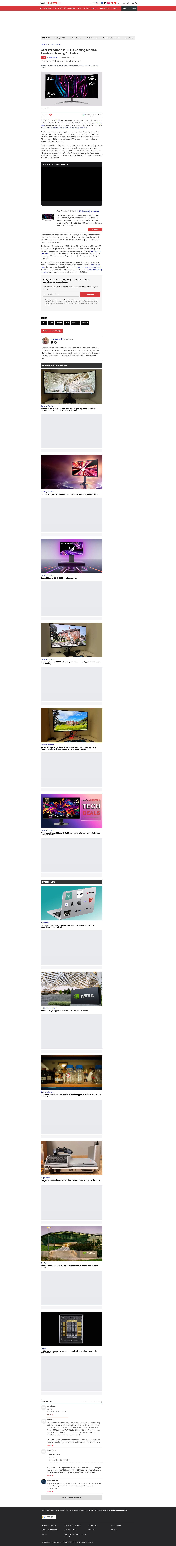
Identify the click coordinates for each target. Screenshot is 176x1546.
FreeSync (75, 323)
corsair (85, 323)
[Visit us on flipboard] (115, 3)
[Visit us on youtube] (112, 3)
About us (91, 1530)
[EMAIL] (56, 342)
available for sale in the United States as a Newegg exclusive (64, 128)
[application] (71, 184)
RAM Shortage (92, 38)
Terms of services (69, 300)
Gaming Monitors (55, 44)
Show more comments (71, 1497)
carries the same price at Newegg (88, 267)
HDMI (67, 323)
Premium (125, 8)
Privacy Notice (51, 301)
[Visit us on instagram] (108, 3)
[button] (133, 3)
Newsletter (98, 114)
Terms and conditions (49, 1525)
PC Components (69, 8)
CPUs (54, 8)
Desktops (94, 8)
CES (57, 120)
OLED (44, 323)
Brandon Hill (53, 57)
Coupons (114, 8)
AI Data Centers (76, 38)
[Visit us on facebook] (102, 3)
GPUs (60, 8)
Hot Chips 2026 (59, 38)
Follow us (87, 114)
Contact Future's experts (73, 1525)
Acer (51, 323)
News (79, 8)
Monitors (44, 44)
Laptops (86, 8)
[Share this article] (43, 114)
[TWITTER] (52, 342)
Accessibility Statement (49, 1530)
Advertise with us (71, 1530)
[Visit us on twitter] (105, 3)
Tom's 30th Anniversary (111, 38)
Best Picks (47, 8)
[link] (48, 218)
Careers (44, 1534)
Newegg (59, 323)
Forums (133, 8)
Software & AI (104, 8)
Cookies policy (116, 1525)
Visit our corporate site (119, 1511)
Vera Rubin (129, 38)
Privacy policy (92, 1525)
